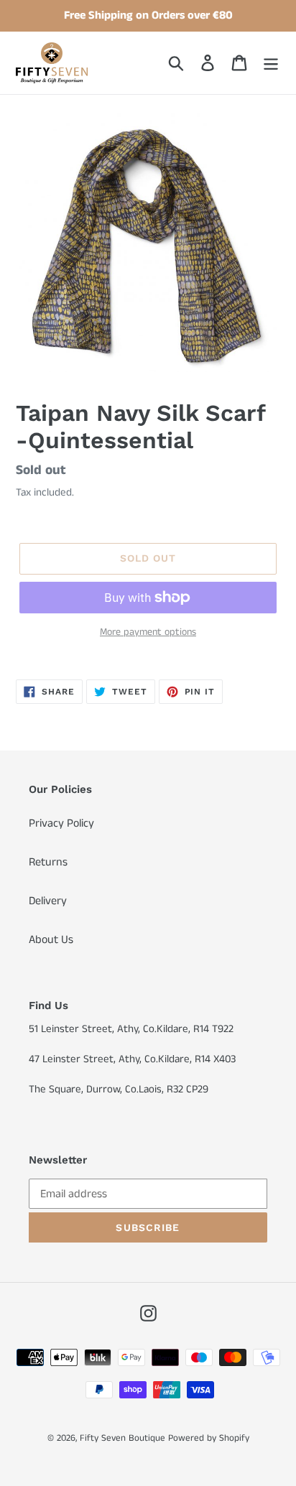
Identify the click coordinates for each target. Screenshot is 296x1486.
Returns (48, 862)
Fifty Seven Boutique (122, 1438)
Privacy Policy (61, 823)
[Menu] (271, 62)
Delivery (48, 901)
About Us (51, 940)
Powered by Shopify (208, 1438)
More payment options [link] (148, 632)
